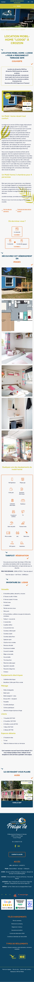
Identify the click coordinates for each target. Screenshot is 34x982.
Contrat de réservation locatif (24, 210)
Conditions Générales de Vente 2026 (17, 936)
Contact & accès (17, 854)
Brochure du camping (17, 923)
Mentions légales (6, 969)
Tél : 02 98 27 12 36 (17, 841)
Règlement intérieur (17, 927)
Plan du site (16, 969)
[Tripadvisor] (18, 846)
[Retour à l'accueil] (7, 13)
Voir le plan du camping (7, 210)
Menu (18, 6)
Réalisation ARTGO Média (17, 971)
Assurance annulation (17, 930)
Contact (3, 2)
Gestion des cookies (25, 969)
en (32, 2)
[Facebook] (15, 846)
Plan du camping (17, 920)
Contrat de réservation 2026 (17, 933)
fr (28, 2)
